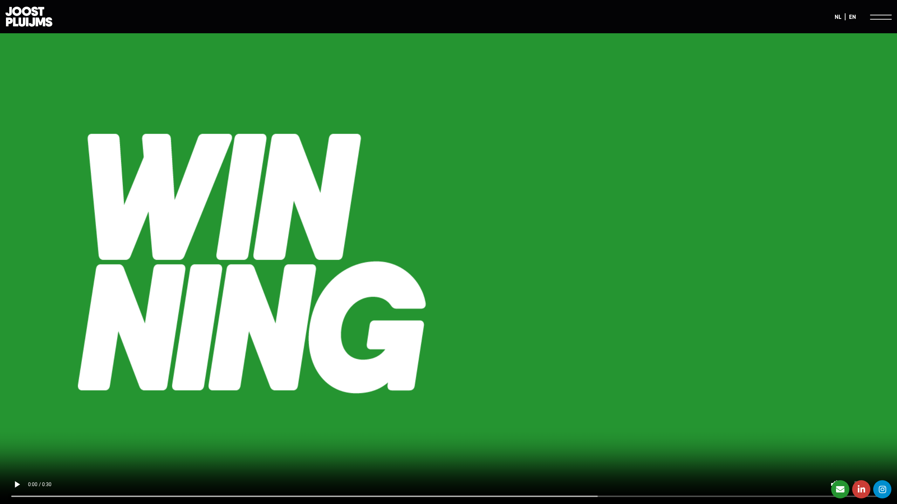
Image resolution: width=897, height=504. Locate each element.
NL (838, 16)
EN (852, 16)
